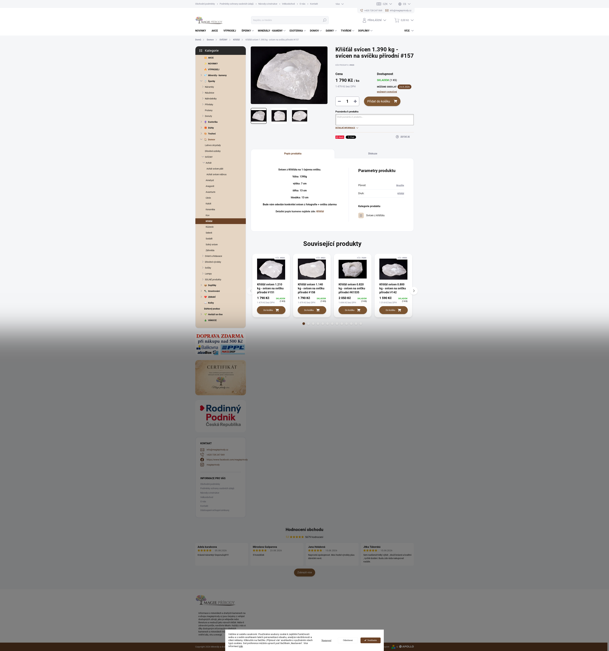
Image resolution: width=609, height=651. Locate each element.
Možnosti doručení (387, 92)
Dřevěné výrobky (213, 262)
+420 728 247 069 (216, 454)
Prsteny (209, 110)
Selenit (209, 232)
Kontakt (314, 4)
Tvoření (212, 133)
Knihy (211, 303)
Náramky (209, 87)
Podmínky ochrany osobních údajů (237, 4)
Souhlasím (372, 640)
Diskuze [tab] (372, 153)
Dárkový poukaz (212, 308)
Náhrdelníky (211, 98)
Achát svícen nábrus (216, 174)
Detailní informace (345, 128)
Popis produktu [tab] (292, 153)
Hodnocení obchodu (304, 529)
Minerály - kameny (217, 75)
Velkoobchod (288, 4)
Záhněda (210, 250)
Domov (211, 139)
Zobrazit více (304, 572)
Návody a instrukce (267, 4)
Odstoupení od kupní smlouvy (214, 510)
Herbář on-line (215, 314)
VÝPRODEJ (213, 69)
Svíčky (208, 268)
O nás (302, 4)
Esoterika (213, 122)
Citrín (208, 198)
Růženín (210, 227)
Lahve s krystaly (213, 145)
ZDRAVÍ (212, 297)
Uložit (341, 137)
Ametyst (210, 180)
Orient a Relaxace (213, 256)
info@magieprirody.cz (217, 449)
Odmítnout (348, 640)
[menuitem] (201, 31)
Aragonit (210, 186)
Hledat (324, 20)
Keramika (210, 209)
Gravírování (214, 291)
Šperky (211, 81)
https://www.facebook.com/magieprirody (227, 459)
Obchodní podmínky (205, 4)
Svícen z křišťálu (375, 215)
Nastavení (326, 640)
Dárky (211, 128)
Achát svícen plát (214, 168)
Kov (208, 215)
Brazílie (400, 185)
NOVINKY (213, 63)
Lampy (208, 273)
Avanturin (210, 192)
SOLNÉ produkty (213, 279)
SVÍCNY (209, 157)
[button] (303, 323)
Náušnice (209, 92)
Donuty (208, 116)
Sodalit (209, 238)
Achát (209, 163)
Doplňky (212, 285)
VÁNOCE (212, 320)
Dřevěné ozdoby (213, 151)
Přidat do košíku (378, 101)
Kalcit (208, 203)
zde (241, 646)
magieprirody (213, 464)
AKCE (211, 57)
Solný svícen (212, 244)
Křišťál (209, 221)
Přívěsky (209, 104)
